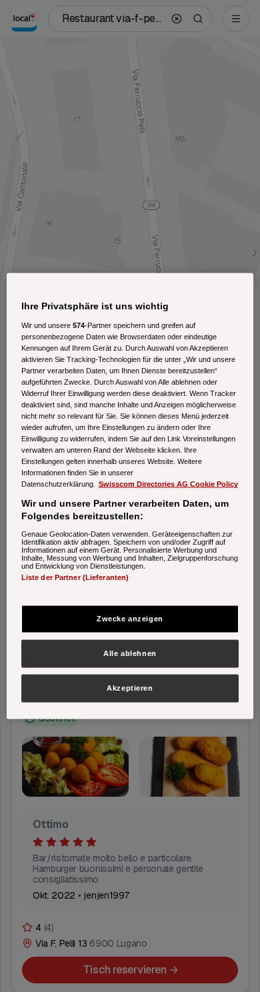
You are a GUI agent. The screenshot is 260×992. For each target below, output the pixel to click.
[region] (130, 496)
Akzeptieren (130, 688)
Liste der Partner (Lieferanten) (75, 577)
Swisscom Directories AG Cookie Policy (168, 484)
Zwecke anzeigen (130, 619)
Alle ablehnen (129, 653)
